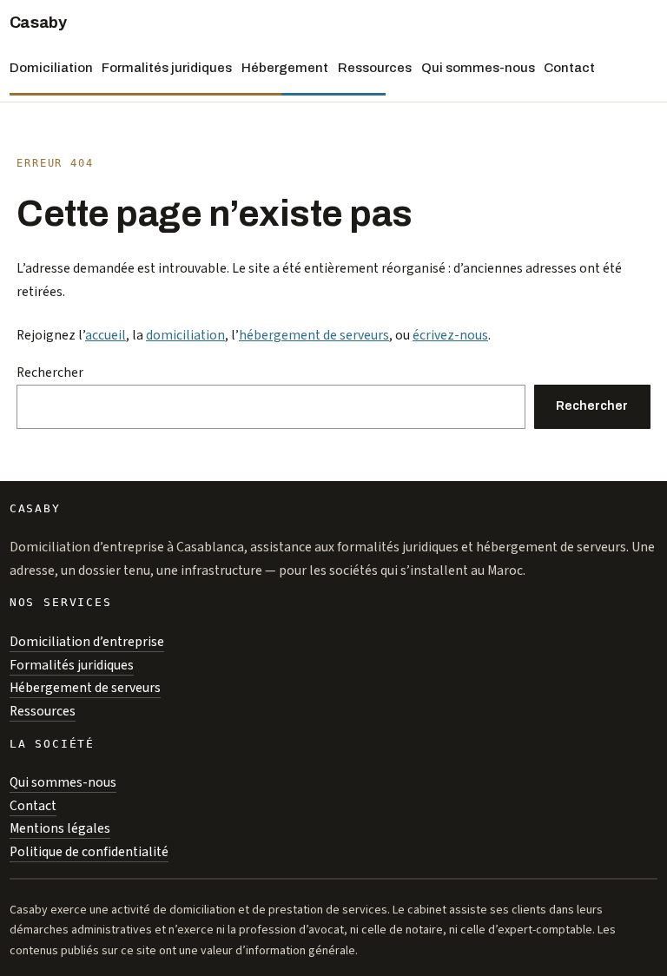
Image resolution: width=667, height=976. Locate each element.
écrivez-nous (450, 335)
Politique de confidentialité (89, 851)
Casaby (38, 22)
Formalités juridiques (72, 665)
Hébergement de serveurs (85, 687)
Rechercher (50, 372)
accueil (105, 335)
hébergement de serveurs (314, 335)
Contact (33, 805)
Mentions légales (60, 828)
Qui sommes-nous (63, 782)
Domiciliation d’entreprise (87, 641)
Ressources (43, 711)
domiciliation (185, 335)
